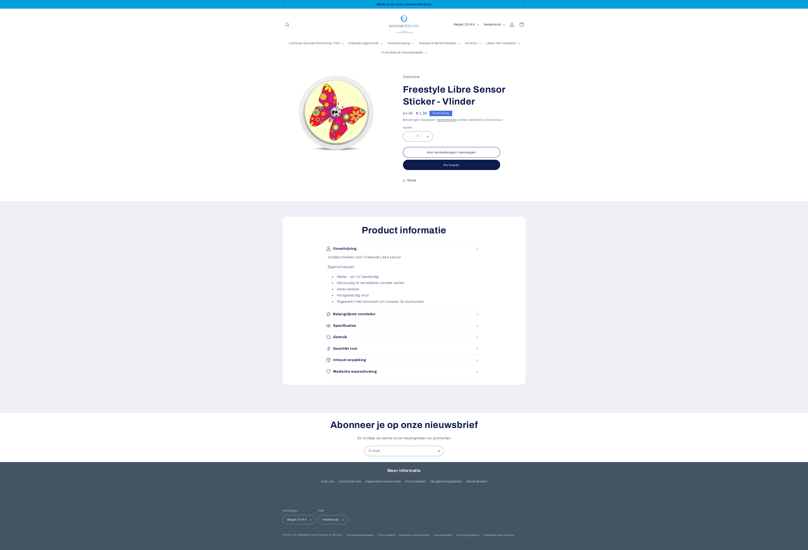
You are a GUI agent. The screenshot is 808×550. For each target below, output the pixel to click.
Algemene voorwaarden (383, 481)
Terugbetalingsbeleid (446, 481)
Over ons (327, 481)
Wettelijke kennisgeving (499, 535)
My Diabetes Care (304, 535)
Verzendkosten (447, 120)
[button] (287, 24)
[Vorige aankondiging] (283, 4)
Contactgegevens (467, 535)
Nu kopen (451, 165)
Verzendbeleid (476, 481)
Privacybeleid (415, 481)
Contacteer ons (349, 481)
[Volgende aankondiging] (524, 4)
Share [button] (411, 180)
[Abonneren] (439, 451)
